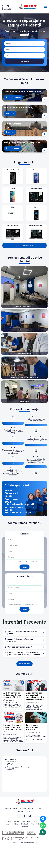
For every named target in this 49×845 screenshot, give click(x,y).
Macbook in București (36, 225)
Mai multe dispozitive (24, 245)
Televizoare (22, 808)
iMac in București (12, 225)
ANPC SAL (31, 834)
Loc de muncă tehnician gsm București (32, 727)
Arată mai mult (24, 664)
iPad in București (36, 188)
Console (20, 811)
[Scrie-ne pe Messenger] (43, 819)
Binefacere (17, 821)
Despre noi (8, 821)
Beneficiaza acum (13, 97)
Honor (36, 207)
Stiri (24, 821)
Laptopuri (31, 808)
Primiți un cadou (12, 148)
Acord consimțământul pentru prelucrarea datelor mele (23, 561)
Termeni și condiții (34, 832)
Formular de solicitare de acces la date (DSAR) (21, 837)
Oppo (13, 207)
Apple (15, 808)
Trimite (24, 567)
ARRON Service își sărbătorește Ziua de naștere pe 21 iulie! (12, 695)
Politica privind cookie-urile (13, 834)
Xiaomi (13, 188)
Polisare (28, 811)
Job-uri (34, 821)
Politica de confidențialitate (13, 832)
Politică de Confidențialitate (20, 824)
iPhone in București (12, 170)
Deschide (10, 113)
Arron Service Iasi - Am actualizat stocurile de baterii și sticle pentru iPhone (35, 696)
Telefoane (8, 808)
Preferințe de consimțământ (13, 839)
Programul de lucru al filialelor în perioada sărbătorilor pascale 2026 (12, 728)
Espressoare (40, 808)
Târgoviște (24, 827)
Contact (6, 824)
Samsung (36, 170)
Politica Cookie (35, 824)
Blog (28, 821)
